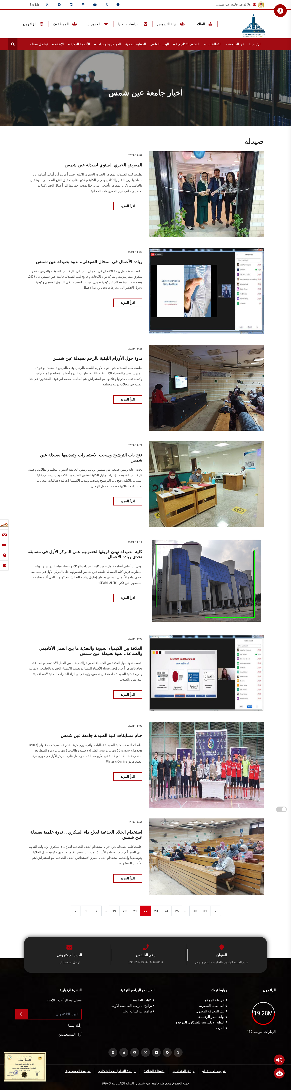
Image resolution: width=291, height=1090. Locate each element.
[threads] (47, 4)
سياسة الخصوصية (78, 1071)
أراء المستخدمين (70, 1034)
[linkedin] (71, 4)
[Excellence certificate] (25, 1067)
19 (114, 911)
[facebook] (118, 4)
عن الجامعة (235, 44)
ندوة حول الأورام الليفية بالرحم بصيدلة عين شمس (97, 358)
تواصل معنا (39, 44)
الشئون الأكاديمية (187, 44)
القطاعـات (213, 44)
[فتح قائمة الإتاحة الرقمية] (280, 10)
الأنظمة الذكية (80, 44)
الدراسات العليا (129, 24)
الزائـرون (30, 24)
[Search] (12, 44)
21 (135, 911)
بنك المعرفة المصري (210, 1011)
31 (205, 911)
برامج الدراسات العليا (137, 1011)
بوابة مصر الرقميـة (211, 1017)
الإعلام (59, 44)
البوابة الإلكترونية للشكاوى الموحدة (200, 1022)
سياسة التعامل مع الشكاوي (117, 1071)
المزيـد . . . (218, 1028)
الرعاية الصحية (135, 44)
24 (166, 911)
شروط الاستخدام (214, 1071)
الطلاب (200, 24)
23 (156, 911)
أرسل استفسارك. (69, 962)
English (34, 4)
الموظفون (61, 24)
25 (177, 911)
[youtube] (95, 4)
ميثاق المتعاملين (183, 1071)
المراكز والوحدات (108, 44)
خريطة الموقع (215, 1000)
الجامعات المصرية (212, 1006)
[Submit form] (21, 1014)
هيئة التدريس (167, 24)
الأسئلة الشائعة (154, 1071)
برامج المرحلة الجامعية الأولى (132, 1006)
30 (195, 911)
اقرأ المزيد (128, 206)
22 (145, 911)
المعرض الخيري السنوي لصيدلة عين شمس (103, 165)
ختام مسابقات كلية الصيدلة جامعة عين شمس (101, 735)
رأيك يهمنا (75, 1025)
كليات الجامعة (142, 1000)
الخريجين (94, 24)
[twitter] (107, 4)
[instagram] (83, 4)
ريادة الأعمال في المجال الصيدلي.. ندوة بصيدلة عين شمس (89, 261)
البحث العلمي (159, 44)
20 (125, 911)
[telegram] (59, 4)
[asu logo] (253, 24)
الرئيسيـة (255, 44)
